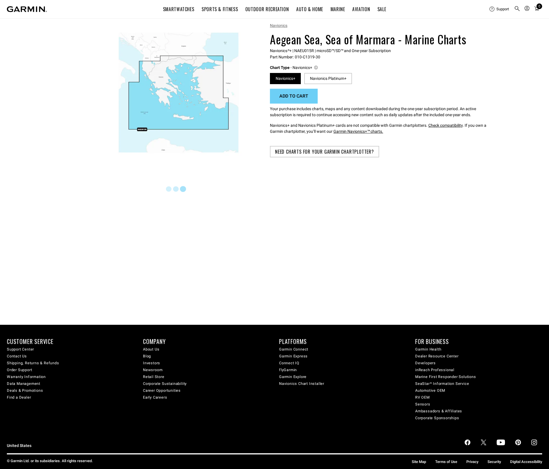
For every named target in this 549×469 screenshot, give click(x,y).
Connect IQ (289, 363)
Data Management (23, 383)
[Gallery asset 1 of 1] (179, 92)
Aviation (361, 9)
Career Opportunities (162, 390)
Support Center (20, 349)
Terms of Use (446, 462)
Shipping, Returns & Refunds (33, 363)
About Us (151, 349)
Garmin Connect (293, 349)
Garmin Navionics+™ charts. (358, 131)
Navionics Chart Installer (301, 383)
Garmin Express (293, 356)
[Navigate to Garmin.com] (27, 9)
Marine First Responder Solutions (445, 377)
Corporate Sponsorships (437, 418)
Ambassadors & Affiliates (438, 411)
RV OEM (422, 397)
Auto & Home (309, 9)
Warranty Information (26, 377)
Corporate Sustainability (165, 383)
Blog (147, 356)
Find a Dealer (19, 397)
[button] (294, 68)
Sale (381, 9)
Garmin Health (428, 349)
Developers (425, 363)
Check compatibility (445, 125)
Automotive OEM (430, 390)
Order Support (19, 370)
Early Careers (155, 397)
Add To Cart (293, 96)
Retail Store (153, 377)
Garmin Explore (293, 377)
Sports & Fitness (220, 9)
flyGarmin (288, 370)
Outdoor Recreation (267, 9)
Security (494, 462)
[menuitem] (500, 9)
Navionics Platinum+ (328, 78)
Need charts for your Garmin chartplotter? (324, 151)
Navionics (278, 25)
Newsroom (152, 370)
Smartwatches (178, 9)
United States (19, 445)
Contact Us (17, 356)
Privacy (472, 462)
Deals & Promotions (25, 390)
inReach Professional (434, 370)
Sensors (422, 404)
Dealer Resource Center (437, 356)
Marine (338, 9)
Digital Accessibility (526, 462)
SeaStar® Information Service (442, 383)
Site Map (419, 462)
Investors (151, 363)
